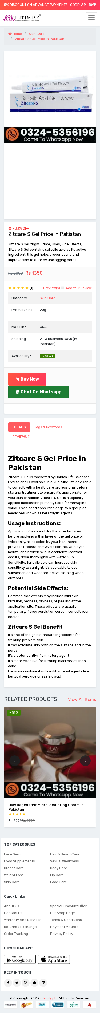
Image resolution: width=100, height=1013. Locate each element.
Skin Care (47, 298)
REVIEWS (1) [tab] (22, 437)
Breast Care (14, 868)
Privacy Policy (61, 934)
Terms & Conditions (66, 920)
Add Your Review (78, 288)
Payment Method (64, 927)
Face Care (58, 882)
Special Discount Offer (68, 906)
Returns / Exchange (20, 927)
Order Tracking (16, 934)
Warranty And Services (22, 920)
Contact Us (13, 913)
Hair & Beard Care (64, 854)
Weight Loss (14, 875)
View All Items (82, 699)
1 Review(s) (51, 288)
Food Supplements (19, 861)
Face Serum (13, 854)
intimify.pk (48, 998)
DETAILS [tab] (19, 427)
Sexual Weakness (64, 861)
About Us (11, 906)
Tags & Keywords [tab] (48, 427)
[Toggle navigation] (91, 17)
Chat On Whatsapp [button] (40, 391)
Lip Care (57, 875)
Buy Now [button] (29, 379)
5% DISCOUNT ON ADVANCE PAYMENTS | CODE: (50, 5)
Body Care (58, 868)
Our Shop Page (62, 913)
